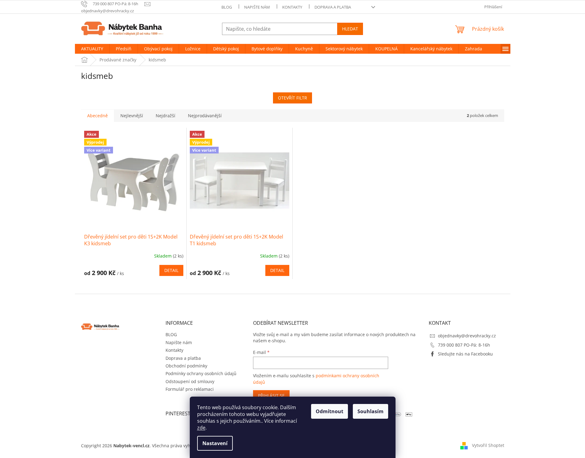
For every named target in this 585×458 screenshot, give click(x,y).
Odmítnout (329, 411)
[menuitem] (92, 49)
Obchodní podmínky (186, 366)
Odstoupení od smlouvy (190, 381)
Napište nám (257, 7)
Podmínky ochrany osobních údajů (201, 373)
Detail (171, 270)
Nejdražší (165, 115)
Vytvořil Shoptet (488, 445)
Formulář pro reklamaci (190, 389)
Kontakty (292, 7)
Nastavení (215, 443)
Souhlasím (370, 411)
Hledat (350, 29)
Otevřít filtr (292, 98)
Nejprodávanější (205, 115)
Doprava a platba (332, 7)
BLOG (226, 7)
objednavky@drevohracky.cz (467, 336)
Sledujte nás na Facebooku (465, 354)
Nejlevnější (131, 115)
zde (201, 427)
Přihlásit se (271, 395)
